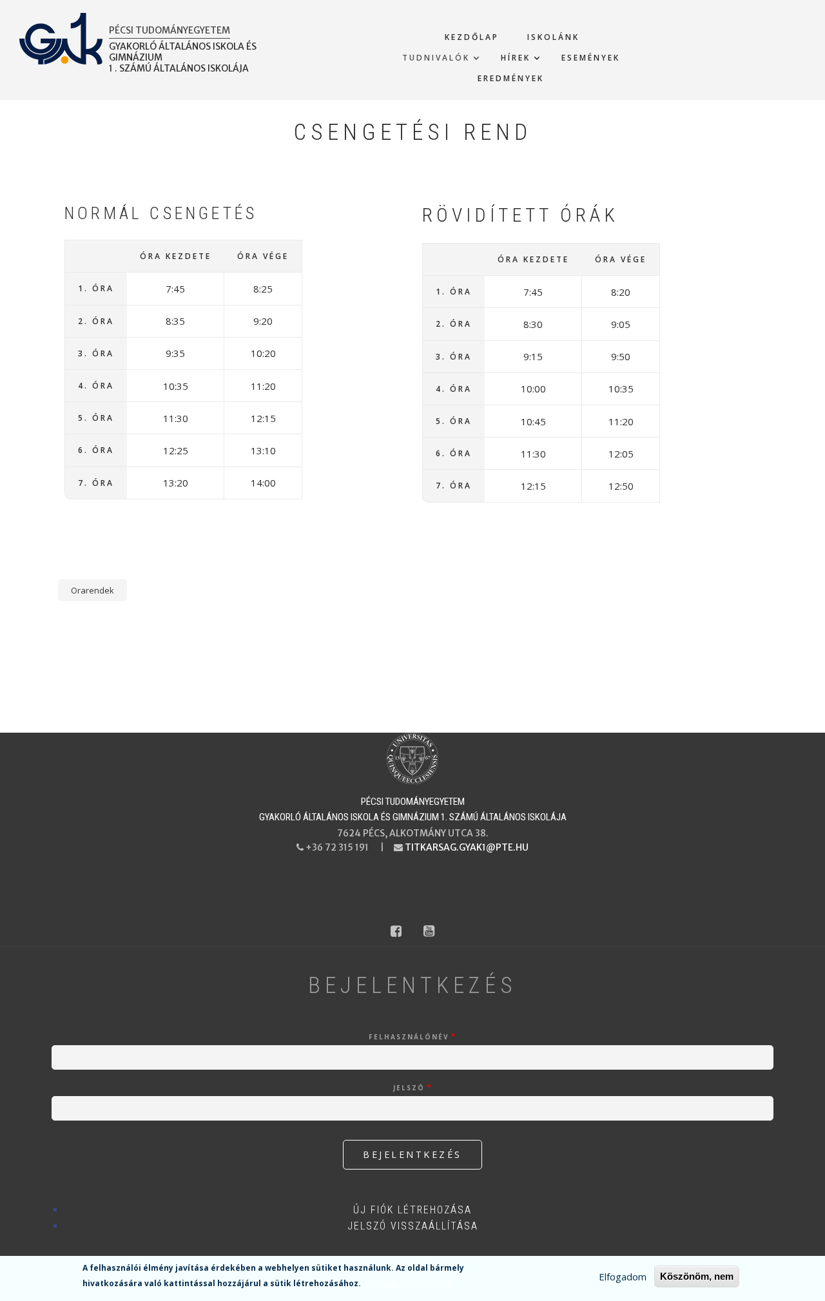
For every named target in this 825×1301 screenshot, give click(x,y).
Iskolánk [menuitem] (553, 37)
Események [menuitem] (590, 57)
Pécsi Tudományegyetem (169, 30)
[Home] (412, 757)
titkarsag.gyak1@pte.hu (467, 847)
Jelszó (409, 1087)
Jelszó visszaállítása (412, 1226)
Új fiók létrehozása (412, 1210)
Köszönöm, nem (696, 1276)
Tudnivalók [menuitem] (436, 57)
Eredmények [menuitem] (511, 78)
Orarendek (92, 590)
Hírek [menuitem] (515, 57)
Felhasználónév (409, 1036)
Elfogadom (622, 1276)
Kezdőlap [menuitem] (472, 37)
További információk (408, 1282)
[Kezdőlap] (60, 37)
